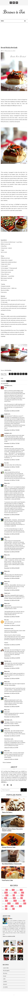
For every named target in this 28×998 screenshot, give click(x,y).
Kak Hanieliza (8, 370)
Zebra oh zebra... (7, 812)
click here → (4, 782)
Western (10, 909)
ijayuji (5, 414)
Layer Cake (10, 898)
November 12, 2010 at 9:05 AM (11, 616)
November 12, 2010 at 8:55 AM (11, 600)
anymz (6, 470)
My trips (13, 903)
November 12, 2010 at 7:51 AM (11, 480)
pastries (21, 903)
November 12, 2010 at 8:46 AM (11, 568)
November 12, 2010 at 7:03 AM (11, 430)
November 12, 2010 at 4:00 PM (11, 678)
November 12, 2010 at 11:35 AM (12, 625)
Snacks (3, 909)
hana (5, 647)
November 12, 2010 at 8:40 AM (11, 514)
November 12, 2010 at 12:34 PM (12, 658)
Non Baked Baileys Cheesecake (12, 864)
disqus (8, 381)
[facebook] (11, 3)
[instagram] (14, 3)
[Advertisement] (14, 35)
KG (5, 619)
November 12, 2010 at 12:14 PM (12, 644)
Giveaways (18, 895)
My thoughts (4, 903)
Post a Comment (7, 762)
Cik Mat (17, 204)
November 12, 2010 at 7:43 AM (11, 467)
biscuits (3, 890)
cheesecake (11, 892)
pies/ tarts (16, 906)
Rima (5, 483)
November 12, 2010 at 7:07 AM (11, 443)
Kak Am (6, 661)
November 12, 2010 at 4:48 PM (11, 725)
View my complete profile (9, 936)
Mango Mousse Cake (8, 847)
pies (9, 906)
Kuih (3, 898)
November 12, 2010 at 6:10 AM (11, 410)
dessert (3, 895)
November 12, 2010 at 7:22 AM (11, 459)
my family (5, 987)
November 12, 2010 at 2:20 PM (11, 668)
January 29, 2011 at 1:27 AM (11, 747)
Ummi (5, 593)
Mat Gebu (6, 720)
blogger (3, 381)
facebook (12, 381)
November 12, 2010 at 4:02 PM (11, 706)
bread (10, 890)
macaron (18, 898)
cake (3, 892)
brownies (17, 890)
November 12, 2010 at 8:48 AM (11, 590)
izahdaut (6, 433)
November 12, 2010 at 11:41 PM (12, 735)
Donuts (10, 895)
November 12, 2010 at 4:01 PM (11, 693)
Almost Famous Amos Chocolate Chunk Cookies (12, 829)
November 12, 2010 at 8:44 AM (11, 551)
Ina (5, 462)
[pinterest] (17, 3)
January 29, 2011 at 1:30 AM (11, 759)
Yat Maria (6, 385)
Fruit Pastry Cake (7, 880)
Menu (2, 21)
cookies (19, 892)
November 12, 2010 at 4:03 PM (11, 716)
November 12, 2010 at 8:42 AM (11, 534)
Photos (3, 906)
